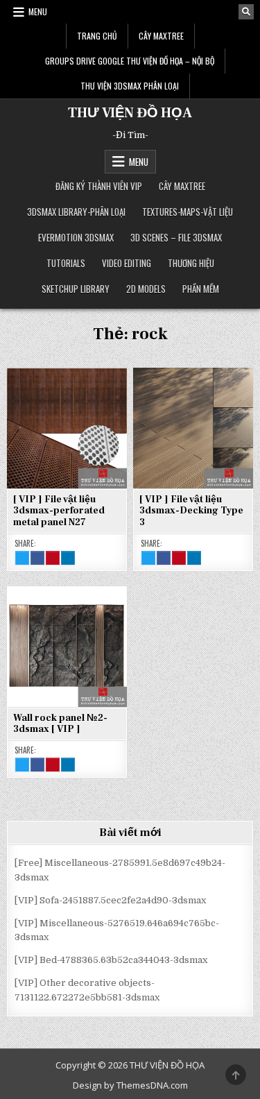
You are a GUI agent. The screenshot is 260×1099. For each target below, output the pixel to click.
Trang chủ (97, 36)
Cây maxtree (182, 186)
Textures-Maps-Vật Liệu (187, 212)
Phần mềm (200, 289)
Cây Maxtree (161, 36)
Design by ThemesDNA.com (130, 1085)
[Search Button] (246, 11)
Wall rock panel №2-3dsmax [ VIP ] (60, 724)
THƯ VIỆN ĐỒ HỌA (130, 113)
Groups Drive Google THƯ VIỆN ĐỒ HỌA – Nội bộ (129, 61)
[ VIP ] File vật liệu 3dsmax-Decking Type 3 (191, 511)
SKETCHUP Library (76, 289)
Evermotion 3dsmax (76, 237)
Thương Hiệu (191, 263)
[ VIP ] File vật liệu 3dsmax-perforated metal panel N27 (59, 511)
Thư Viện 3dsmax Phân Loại (129, 86)
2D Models (146, 289)
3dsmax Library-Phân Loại (76, 212)
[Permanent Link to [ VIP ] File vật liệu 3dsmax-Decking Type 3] (193, 427)
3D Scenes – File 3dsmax (176, 237)
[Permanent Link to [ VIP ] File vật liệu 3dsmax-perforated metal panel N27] (67, 427)
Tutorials (65, 263)
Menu (37, 11)
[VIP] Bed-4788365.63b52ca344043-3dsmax (111, 960)
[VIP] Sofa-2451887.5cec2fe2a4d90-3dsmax (110, 900)
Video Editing (126, 263)
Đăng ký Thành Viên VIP (98, 186)
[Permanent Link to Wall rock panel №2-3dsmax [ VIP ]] (67, 646)
